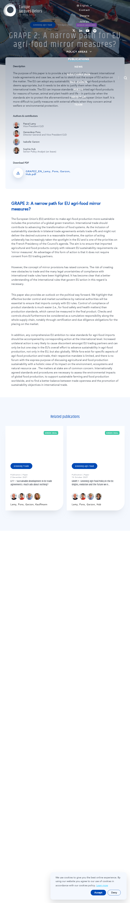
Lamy (13, 504)
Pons (21, 504)
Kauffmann (41, 504)
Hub (99, 504)
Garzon (29, 504)
